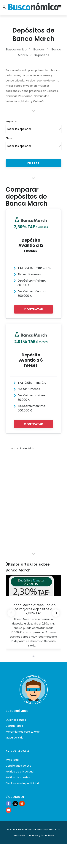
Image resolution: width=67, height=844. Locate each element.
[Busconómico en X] (15, 803)
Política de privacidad (20, 771)
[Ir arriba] (58, 837)
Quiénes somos (16, 720)
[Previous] (11, 613)
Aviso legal (12, 760)
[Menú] (59, 7)
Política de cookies (18, 777)
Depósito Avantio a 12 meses (31, 245)
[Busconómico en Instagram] (22, 803)
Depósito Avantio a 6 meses (31, 360)
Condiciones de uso (18, 766)
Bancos (39, 49)
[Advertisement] (33, 488)
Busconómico (16, 49)
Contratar (33, 309)
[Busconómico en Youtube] (9, 810)
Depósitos (41, 55)
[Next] (56, 613)
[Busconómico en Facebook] (9, 803)
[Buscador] (5, 7)
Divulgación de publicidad (22, 783)
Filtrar (33, 163)
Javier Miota (27, 448)
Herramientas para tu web (23, 732)
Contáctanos (14, 726)
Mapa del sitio (14, 737)
